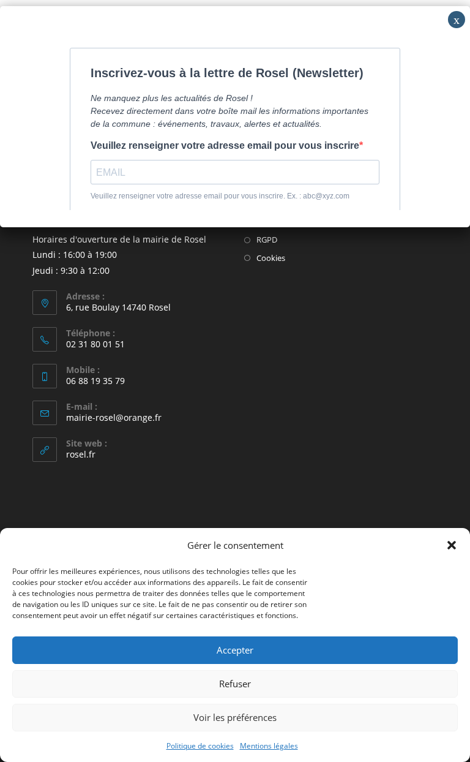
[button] (452, 545)
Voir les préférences (235, 717)
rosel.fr (80, 454)
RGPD (266, 239)
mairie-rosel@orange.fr (114, 417)
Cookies (270, 257)
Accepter (235, 650)
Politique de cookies (200, 746)
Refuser (235, 683)
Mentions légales (269, 746)
